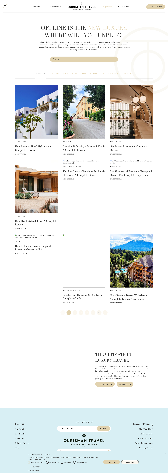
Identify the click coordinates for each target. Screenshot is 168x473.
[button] (64, 470)
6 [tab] (90, 403)
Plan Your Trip (155, 7)
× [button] (166, 453)
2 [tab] (81, 403)
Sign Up (103, 429)
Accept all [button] (111, 462)
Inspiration (125, 384)
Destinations (90, 74)
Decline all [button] (129, 462)
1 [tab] (78, 403)
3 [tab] (83, 403)
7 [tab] (92, 403)
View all (40, 74)
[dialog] (84, 462)
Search (115, 59)
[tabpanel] (84, 369)
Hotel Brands (110, 74)
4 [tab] (85, 403)
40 (99, 312)
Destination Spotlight (63, 74)
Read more (41, 459)
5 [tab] (88, 403)
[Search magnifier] (108, 451)
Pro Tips (128, 74)
